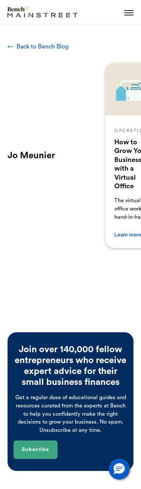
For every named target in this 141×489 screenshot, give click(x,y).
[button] (119, 469)
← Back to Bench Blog (38, 47)
